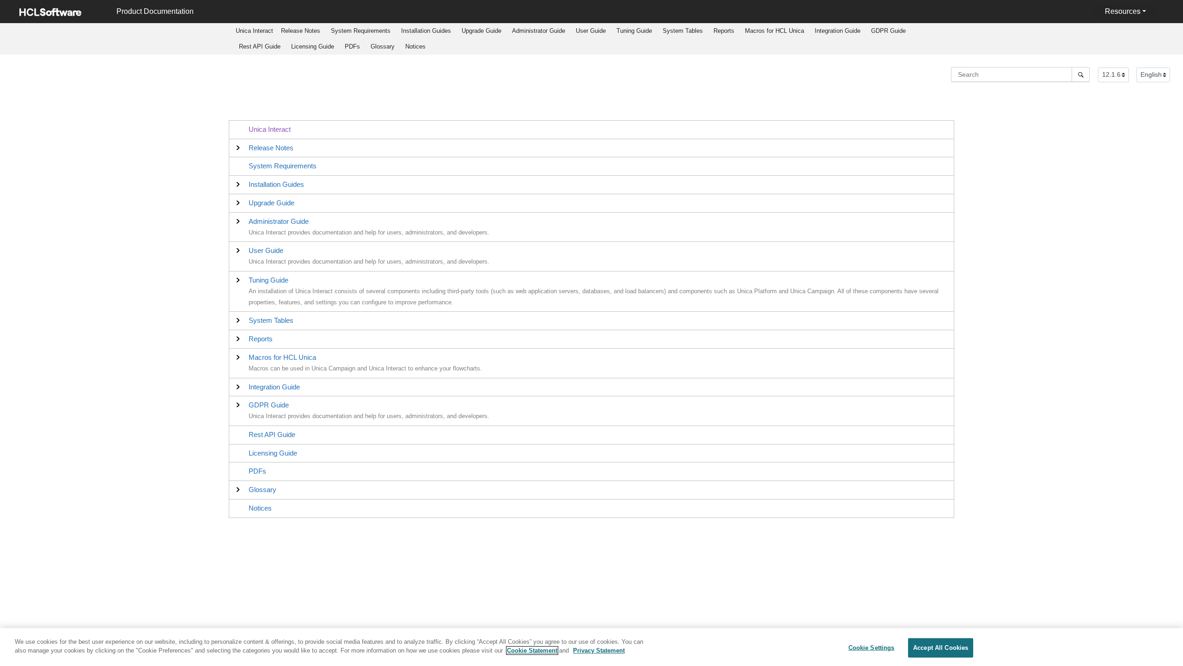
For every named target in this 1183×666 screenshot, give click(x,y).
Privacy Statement (599, 650)
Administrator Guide (538, 30)
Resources (1122, 11)
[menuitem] (254, 31)
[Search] (1081, 74)
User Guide (591, 30)
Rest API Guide (260, 46)
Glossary (383, 46)
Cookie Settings (871, 647)
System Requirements (360, 30)
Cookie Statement (532, 650)
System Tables (683, 30)
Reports (723, 30)
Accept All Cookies (940, 647)
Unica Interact (270, 129)
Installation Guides (426, 30)
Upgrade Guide (481, 30)
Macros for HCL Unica (774, 30)
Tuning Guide (634, 30)
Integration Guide (837, 30)
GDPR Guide (888, 30)
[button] (271, 148)
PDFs (352, 46)
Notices (415, 46)
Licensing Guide (312, 46)
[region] (591, 647)
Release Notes (300, 30)
